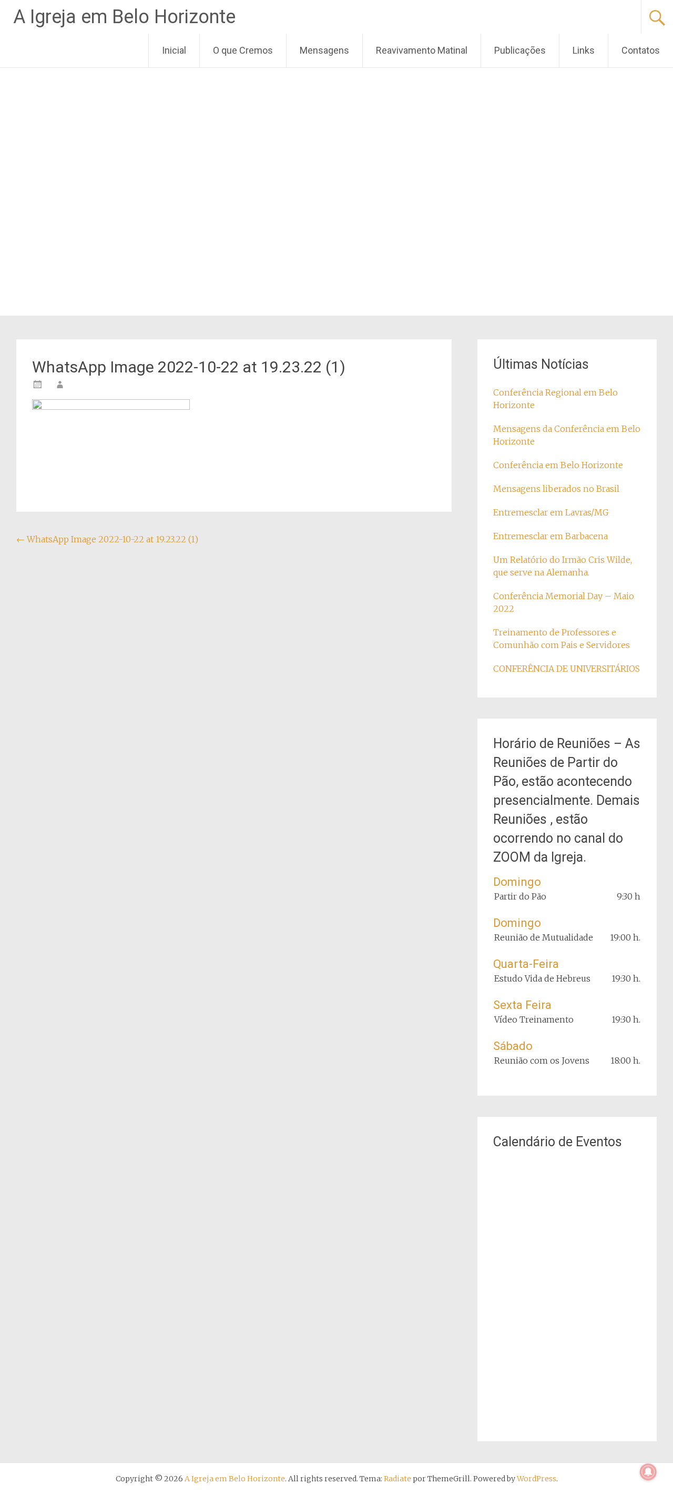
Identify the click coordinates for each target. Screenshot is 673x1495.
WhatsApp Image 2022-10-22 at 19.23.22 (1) (107, 539)
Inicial (174, 50)
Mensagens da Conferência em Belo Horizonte (566, 435)
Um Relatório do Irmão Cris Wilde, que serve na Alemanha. (562, 566)
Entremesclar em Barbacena (550, 536)
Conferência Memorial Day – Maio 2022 (563, 602)
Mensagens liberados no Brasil (556, 488)
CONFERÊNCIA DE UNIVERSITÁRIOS (566, 668)
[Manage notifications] (648, 1471)
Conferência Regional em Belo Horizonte (555, 398)
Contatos (640, 50)
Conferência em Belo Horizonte (558, 465)
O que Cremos (243, 50)
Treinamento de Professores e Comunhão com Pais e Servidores (561, 638)
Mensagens (324, 50)
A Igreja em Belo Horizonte (124, 17)
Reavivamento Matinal (421, 50)
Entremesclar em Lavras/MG (551, 512)
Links (584, 50)
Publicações (520, 50)
